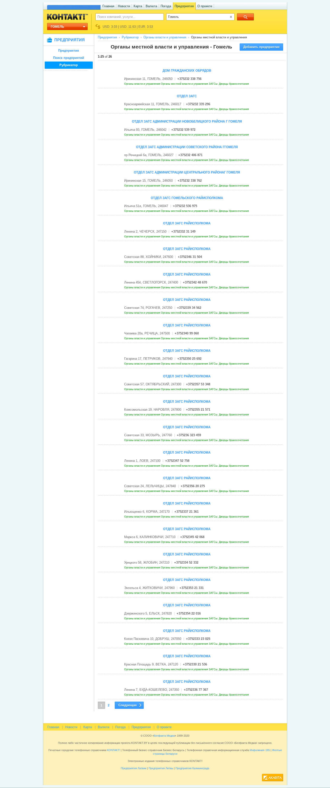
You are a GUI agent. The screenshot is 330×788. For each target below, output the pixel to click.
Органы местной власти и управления (185, 83)
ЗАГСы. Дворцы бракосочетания (229, 83)
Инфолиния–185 (260, 750)
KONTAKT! (113, 750)
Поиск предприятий (68, 58)
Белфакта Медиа (164, 735)
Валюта (151, 6)
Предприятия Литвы (161, 768)
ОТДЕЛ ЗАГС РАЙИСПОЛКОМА (186, 223)
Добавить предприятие (261, 47)
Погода (166, 6)
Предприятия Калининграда (192, 768)
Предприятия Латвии (133, 768)
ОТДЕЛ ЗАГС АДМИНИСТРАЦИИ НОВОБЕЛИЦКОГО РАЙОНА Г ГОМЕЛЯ (187, 121)
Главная (108, 6)
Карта (138, 6)
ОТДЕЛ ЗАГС (187, 96)
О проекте (204, 6)
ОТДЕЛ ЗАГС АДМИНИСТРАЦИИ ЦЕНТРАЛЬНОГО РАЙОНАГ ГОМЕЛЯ (187, 172)
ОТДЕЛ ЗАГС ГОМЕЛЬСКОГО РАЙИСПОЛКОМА (187, 198)
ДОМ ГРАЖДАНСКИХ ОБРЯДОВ (187, 70)
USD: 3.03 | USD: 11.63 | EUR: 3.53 (128, 26)
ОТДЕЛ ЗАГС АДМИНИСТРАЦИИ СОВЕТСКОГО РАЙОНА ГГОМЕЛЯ (187, 147)
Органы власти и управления (164, 37)
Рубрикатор (68, 65)
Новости (124, 6)
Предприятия (184, 6)
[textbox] (127, 17)
